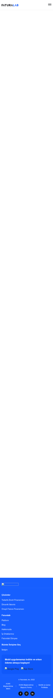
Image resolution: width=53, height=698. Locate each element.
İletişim (5, 649)
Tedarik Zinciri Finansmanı (13, 600)
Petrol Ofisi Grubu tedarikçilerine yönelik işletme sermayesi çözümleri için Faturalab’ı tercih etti (25, 379)
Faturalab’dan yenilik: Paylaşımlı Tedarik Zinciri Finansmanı (23, 544)
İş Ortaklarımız (8, 633)
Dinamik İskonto (8, 604)
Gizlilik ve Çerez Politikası (44, 686)
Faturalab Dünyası (9, 638)
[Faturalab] (10, 5)
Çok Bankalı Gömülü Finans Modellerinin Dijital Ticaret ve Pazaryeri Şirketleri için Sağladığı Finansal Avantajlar (23, 172)
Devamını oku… (8, 99)
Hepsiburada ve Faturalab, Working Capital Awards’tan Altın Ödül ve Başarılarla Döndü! (24, 273)
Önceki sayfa (15, 580)
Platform (5, 620)
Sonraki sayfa (37, 580)
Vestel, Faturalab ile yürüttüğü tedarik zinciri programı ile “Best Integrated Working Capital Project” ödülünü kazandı (26, 435)
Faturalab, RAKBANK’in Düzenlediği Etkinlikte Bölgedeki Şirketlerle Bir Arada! (25, 222)
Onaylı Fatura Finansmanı (13, 609)
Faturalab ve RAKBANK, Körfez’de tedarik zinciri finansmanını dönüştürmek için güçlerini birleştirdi (26, 321)
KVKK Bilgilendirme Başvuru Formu (26, 686)
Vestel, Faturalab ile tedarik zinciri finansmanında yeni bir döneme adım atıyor (26, 492)
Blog (3, 624)
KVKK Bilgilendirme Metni (8, 686)
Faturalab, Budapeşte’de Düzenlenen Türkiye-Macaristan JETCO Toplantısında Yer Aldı (25, 123)
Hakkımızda (7, 629)
